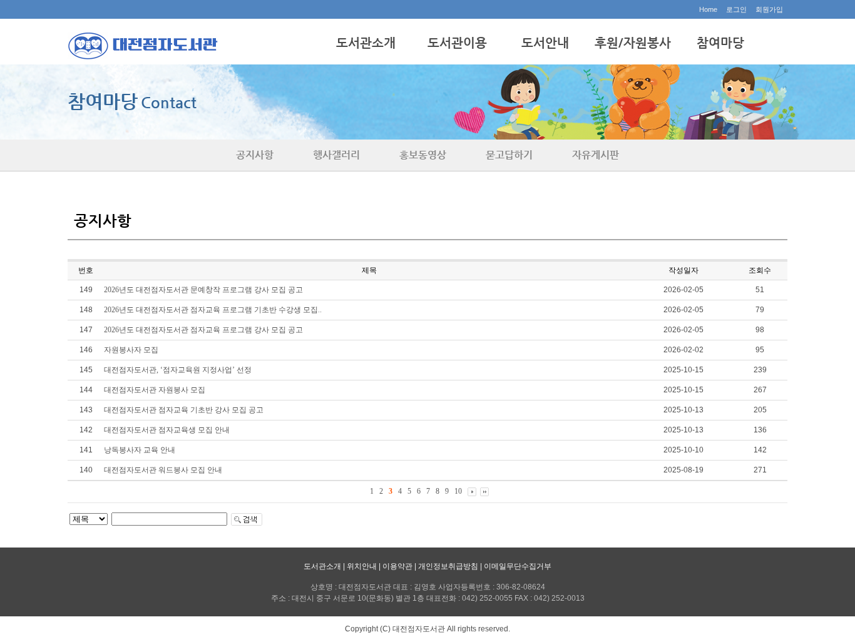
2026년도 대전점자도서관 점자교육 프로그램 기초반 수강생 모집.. (213, 309)
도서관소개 (366, 43)
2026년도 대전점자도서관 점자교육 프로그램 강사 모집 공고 (203, 329)
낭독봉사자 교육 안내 (139, 450)
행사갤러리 (336, 155)
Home (708, 9)
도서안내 (545, 43)
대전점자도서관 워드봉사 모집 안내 (163, 470)
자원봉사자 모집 (131, 349)
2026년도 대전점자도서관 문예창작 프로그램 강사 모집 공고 (203, 289)
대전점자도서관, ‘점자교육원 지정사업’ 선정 (178, 369)
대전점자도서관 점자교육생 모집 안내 (167, 429)
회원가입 (769, 9)
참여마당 (720, 43)
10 (458, 491)
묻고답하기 (509, 155)
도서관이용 (457, 43)
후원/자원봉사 (633, 43)
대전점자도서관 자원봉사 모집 (154, 389)
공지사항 (255, 155)
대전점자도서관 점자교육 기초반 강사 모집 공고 (184, 409)
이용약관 (397, 566)
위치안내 (362, 566)
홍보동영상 (422, 155)
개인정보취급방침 (448, 566)
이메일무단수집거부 (517, 566)
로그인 (736, 9)
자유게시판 (595, 155)
